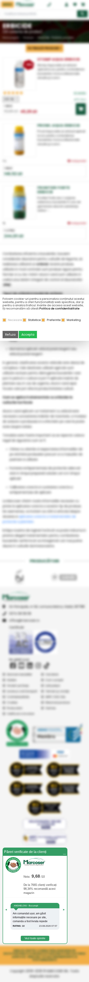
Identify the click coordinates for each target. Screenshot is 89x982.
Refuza (10, 334)
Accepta (27, 334)
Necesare (15, 320)
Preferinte (54, 320)
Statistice (34, 320)
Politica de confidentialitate (59, 308)
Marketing (74, 320)
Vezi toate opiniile (35, 938)
